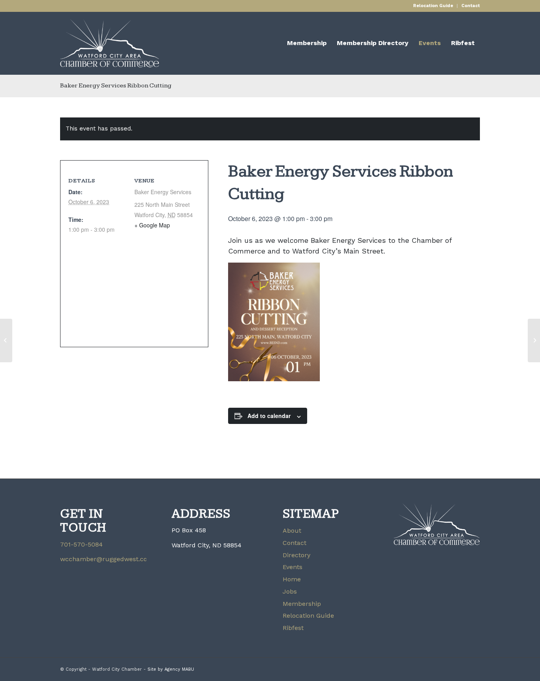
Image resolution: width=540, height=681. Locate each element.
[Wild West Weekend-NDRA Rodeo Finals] (6, 340)
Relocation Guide (433, 5)
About (292, 530)
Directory (296, 555)
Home (292, 579)
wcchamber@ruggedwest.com (106, 559)
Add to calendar (269, 416)
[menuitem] (433, 6)
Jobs (290, 591)
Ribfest (293, 628)
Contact (470, 5)
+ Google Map (152, 225)
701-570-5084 (81, 544)
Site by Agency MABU (170, 669)
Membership (302, 603)
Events (292, 567)
